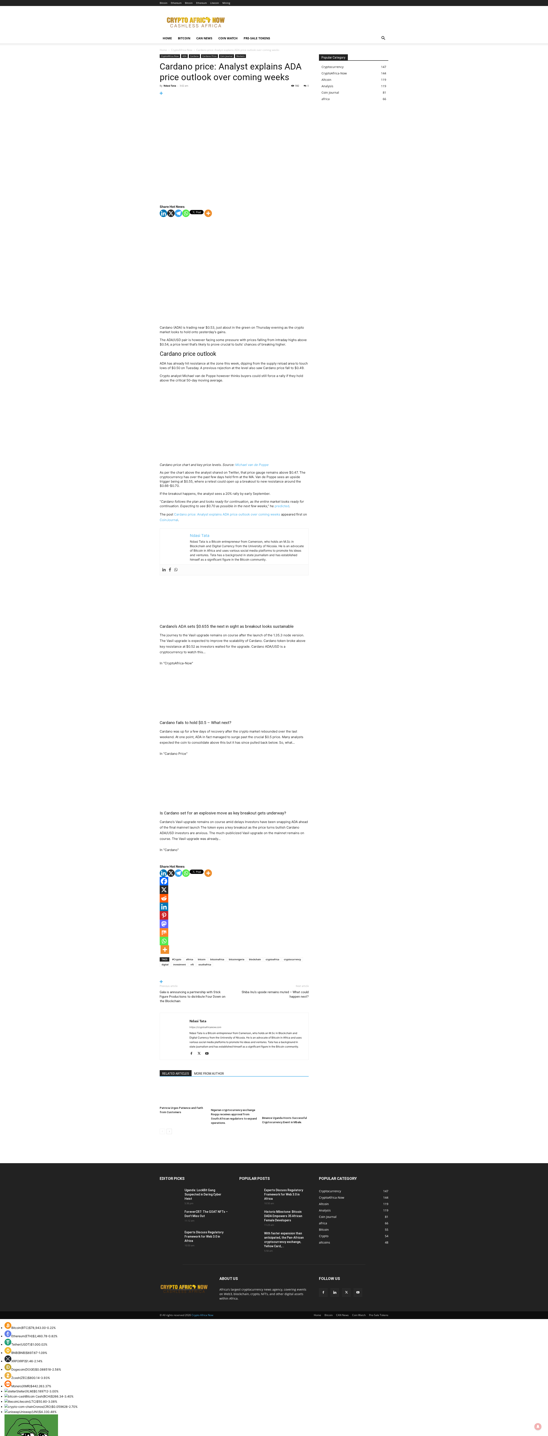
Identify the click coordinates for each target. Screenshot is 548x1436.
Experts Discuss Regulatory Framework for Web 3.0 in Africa (204, 1236)
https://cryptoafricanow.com (205, 1027)
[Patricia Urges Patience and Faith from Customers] (183, 1093)
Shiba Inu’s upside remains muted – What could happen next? (275, 994)
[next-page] (169, 1131)
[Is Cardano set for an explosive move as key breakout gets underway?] (234, 783)
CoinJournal (169, 520)
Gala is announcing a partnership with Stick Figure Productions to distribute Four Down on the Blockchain (192, 996)
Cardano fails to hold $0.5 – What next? (195, 722)
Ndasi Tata (170, 85)
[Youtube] (208, 1053)
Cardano (194, 56)
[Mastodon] (164, 924)
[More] (234, 93)
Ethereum (176, 2)
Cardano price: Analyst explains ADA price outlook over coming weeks (227, 514)
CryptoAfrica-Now (181, 50)
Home (167, 38)
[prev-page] (162, 1131)
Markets (240, 56)
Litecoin (214, 2)
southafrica (204, 964)
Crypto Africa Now (202, 1315)
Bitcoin (163, 2)
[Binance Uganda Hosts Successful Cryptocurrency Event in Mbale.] (285, 1098)
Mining (226, 2)
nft (192, 964)
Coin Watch (228, 38)
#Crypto (176, 959)
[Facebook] (170, 570)
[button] (383, 39)
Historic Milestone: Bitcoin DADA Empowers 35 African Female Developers (283, 1216)
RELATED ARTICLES (175, 1073)
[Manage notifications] (538, 1426)
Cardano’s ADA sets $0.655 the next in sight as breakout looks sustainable (226, 626)
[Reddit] (164, 898)
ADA (184, 56)
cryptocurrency (292, 959)
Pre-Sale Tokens (257, 38)
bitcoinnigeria (236, 959)
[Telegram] (178, 213)
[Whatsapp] (186, 213)
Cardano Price (209, 56)
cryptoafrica (272, 959)
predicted (282, 506)
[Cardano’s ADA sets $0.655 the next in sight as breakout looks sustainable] (234, 596)
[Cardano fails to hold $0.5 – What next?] (234, 693)
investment (179, 964)
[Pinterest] (164, 915)
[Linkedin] (163, 213)
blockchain (255, 959)
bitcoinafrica (217, 959)
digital (165, 964)
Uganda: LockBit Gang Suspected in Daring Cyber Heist (203, 1194)
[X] (171, 213)
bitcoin (202, 959)
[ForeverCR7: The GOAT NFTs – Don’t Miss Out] (170, 1217)
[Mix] (164, 932)
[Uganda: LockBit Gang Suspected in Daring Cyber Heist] (167, 1193)
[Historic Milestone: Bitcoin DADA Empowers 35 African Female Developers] (250, 1217)
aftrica (189, 959)
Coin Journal (226, 56)
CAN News (204, 38)
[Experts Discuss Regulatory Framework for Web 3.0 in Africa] (170, 1237)
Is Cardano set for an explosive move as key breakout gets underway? (223, 813)
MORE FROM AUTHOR (209, 1073)
